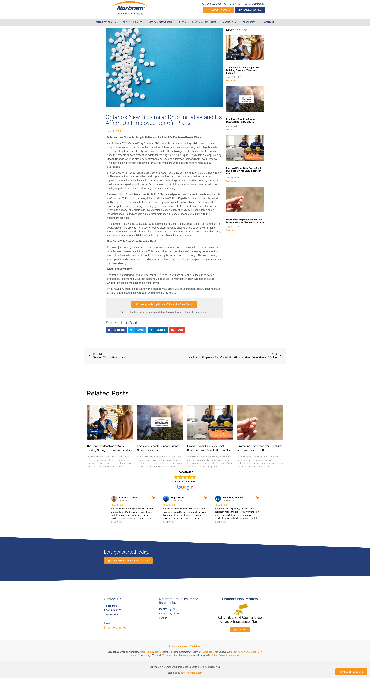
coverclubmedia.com (191, 672)
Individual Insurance (204, 22)
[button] (116, 330)
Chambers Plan (104, 22)
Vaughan (187, 655)
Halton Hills (208, 652)
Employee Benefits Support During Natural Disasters (241, 120)
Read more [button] (116, 522)
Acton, (142, 652)
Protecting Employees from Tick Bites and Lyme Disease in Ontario (245, 221)
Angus (150, 652)
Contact (269, 22)
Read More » (231, 80)
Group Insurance (132, 22)
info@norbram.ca (115, 627)
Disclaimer (195, 646)
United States (218, 655)
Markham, (238, 652)
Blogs (182, 22)
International (233, 655)
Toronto (166, 655)
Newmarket (250, 652)
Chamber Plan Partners (240, 599)
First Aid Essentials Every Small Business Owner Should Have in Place (243, 171)
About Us (228, 22)
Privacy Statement (178, 646)
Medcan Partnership (161, 22)
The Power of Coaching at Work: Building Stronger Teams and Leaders (243, 70)
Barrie (157, 652)
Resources (249, 22)
